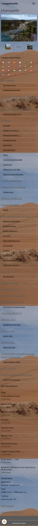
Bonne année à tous (9, 443)
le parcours (7, 236)
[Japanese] (20, 62)
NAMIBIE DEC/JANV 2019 (12, 325)
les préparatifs (8, 246)
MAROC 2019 (8, 336)
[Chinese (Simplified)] (14, 74)
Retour (19, 47)
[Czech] (3, 74)
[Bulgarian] (25, 70)
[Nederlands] (9, 66)
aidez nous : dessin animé (11, 221)
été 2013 (4, 420)
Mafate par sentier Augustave (13, 174)
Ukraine (5, 210)
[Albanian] (20, 74)
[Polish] (3, 70)
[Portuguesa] (14, 66)
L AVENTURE (7, 255)
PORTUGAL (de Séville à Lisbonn (14, 307)
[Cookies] (4, 521)
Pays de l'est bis (8, 276)
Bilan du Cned (6, 436)
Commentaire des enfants (11, 90)
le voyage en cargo (9, 226)
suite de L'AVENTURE (10, 260)
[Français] (3, 62)
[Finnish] (20, 70)
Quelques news (7, 428)
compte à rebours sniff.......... (12, 451)
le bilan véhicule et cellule (11, 362)
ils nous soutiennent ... (10, 231)
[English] (9, 62)
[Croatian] (9, 74)
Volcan (5, 155)
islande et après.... (8, 412)
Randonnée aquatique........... (12, 135)
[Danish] (31, 70)
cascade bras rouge (9, 140)
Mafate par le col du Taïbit (11, 169)
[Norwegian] (9, 70)
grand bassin (7, 165)
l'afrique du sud (8, 192)
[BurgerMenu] (33, 3)
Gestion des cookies (19, 523)
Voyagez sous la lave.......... (11, 130)
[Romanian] (31, 66)
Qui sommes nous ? (9, 85)
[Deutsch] (3, 66)
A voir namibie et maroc (10, 396)
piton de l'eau (7, 145)
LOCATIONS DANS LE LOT (12, 114)
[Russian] (20, 66)
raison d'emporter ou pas (11, 241)
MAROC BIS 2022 (9, 347)
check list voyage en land (11, 380)
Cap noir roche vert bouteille (12, 160)
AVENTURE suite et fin (11, 265)
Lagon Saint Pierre (9, 150)
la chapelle (6, 125)
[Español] (14, 62)
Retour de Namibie (8, 404)
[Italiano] (31, 62)
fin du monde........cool (9, 459)
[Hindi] (14, 70)
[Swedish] (25, 66)
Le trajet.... (6, 250)
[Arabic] (25, 62)
